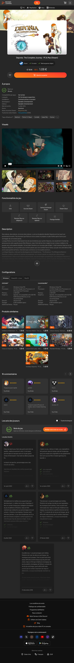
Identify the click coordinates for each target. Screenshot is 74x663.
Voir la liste (21, 95)
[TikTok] (53, 637)
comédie (36, 117)
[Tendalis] (30, 400)
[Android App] (44, 643)
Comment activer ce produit (26, 99)
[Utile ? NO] (32, 486)
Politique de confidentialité (37, 606)
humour (52, 117)
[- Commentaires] (65, 374)
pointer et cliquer (27, 117)
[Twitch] (48, 637)
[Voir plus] (19, 462)
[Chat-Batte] (30, 382)
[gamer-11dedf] (6, 496)
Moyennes (21, 110)
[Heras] (24, 548)
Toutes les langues (66, 420)
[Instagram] (32, 637)
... (57, 117)
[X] (26, 637)
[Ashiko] (54, 382)
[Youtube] (42, 637)
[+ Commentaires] (70, 374)
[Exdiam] (42, 496)
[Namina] (6, 382)
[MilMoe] (54, 400)
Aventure (21, 108)
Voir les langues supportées (26, 97)
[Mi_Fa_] (42, 444)
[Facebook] (37, 637)
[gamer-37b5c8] (6, 400)
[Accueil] (7, 2)
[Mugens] (6, 444)
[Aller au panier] (65, 2)
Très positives (22, 113)
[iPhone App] (30, 643)
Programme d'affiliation (37, 610)
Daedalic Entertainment (25, 101)
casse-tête (45, 117)
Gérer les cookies (37, 650)
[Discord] (21, 637)
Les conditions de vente (37, 603)
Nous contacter (37, 613)
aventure (17, 117)
